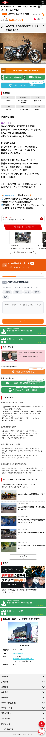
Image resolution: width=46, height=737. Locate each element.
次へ (21, 321)
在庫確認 (7, 292)
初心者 (36, 292)
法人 (5, 297)
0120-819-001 (18, 653)
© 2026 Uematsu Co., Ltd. (23, 734)
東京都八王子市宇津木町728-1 (23, 659)
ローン (27, 292)
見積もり (18, 292)
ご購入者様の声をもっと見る (22, 252)
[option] (23, 48)
